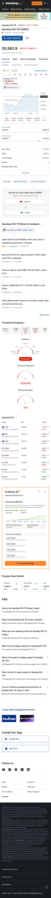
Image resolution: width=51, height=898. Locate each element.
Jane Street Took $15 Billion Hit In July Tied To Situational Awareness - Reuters (23, 241)
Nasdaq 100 (41, 181)
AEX (44, 583)
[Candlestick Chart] (4, 70)
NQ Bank (7, 583)
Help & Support (33, 792)
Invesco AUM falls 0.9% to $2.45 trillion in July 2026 (23, 287)
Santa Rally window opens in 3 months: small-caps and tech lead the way (25, 302)
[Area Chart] (7, 70)
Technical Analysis (13, 322)
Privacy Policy (7, 877)
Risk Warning (6, 884)
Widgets (5, 797)
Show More (26, 173)
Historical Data (17, 65)
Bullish (27, 213)
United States (23, 181)
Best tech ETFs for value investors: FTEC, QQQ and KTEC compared (24, 256)
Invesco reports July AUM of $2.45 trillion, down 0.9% (24, 272)
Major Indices (16, 9)
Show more (44, 315)
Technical (43, 59)
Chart (15, 59)
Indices (5, 9)
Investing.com (14, 246)
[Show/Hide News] (16, 70)
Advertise (31, 787)
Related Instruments (31, 65)
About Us (31, 782)
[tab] (5, 330)
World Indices (30, 9)
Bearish (27, 202)
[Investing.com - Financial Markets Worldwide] (14, 3)
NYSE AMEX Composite (32, 583)
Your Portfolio (7, 792)
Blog (3, 782)
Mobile (4, 787)
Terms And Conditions (9, 869)
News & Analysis (28, 59)
